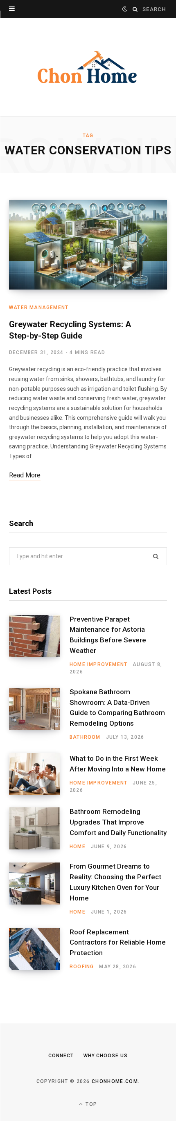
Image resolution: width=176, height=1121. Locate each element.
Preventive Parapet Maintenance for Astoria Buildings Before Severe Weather (108, 635)
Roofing (82, 966)
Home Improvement (98, 664)
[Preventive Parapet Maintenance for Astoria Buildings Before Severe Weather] (39, 645)
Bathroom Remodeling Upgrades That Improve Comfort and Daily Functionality (118, 822)
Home (78, 846)
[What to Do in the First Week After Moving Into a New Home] (39, 774)
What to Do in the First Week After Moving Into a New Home (118, 763)
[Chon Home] (88, 67)
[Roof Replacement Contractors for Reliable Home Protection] (39, 949)
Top (90, 1104)
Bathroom (85, 737)
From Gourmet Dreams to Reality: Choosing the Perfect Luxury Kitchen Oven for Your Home (115, 882)
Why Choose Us (105, 1056)
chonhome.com (115, 1081)
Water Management (38, 307)
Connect (60, 1056)
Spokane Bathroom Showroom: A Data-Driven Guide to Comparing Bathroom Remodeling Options (117, 707)
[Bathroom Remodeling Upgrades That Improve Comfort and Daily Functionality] (39, 828)
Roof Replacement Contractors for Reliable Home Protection (118, 942)
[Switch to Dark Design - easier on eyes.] (124, 9)
